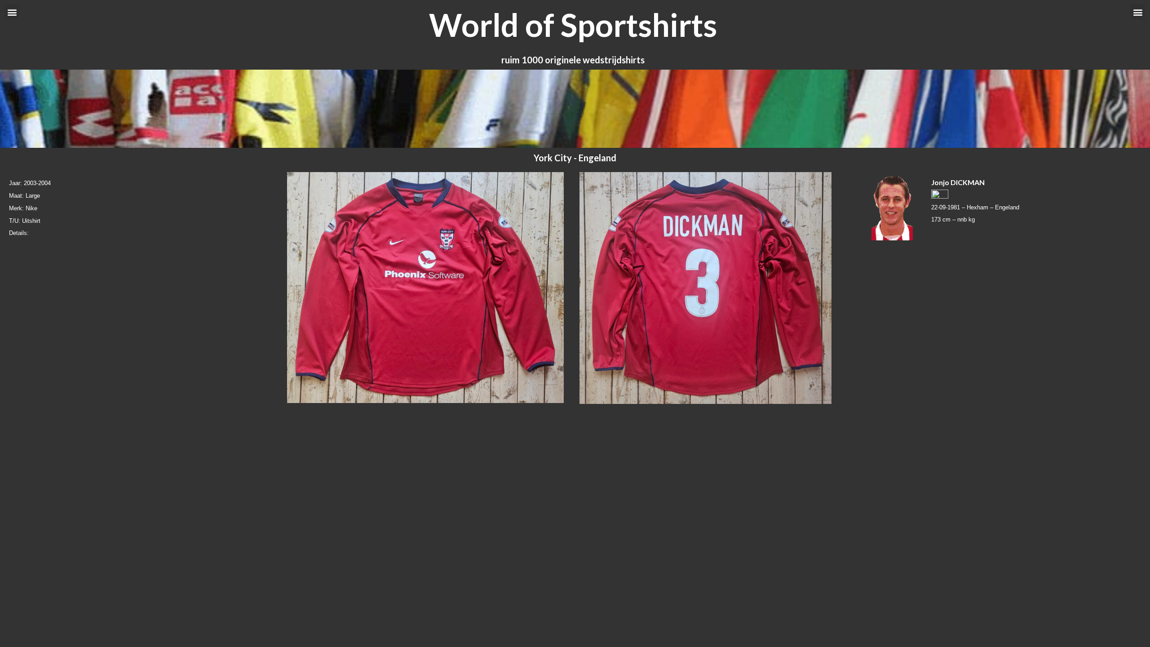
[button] (11, 11)
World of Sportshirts (573, 25)
